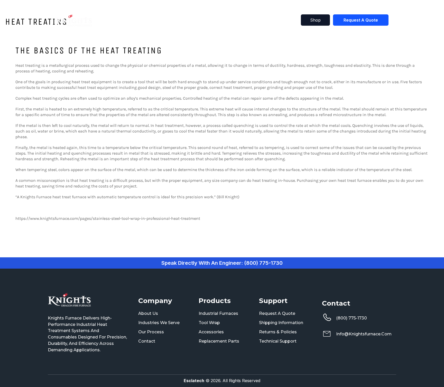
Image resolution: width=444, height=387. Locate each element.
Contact (275, 20)
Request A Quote (361, 20)
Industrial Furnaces (218, 313)
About (254, 20)
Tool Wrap (209, 322)
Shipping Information (281, 322)
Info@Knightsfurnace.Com (364, 334)
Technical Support (278, 341)
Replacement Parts (219, 341)
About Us (148, 313)
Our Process (151, 331)
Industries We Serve (159, 322)
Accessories (211, 331)
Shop (236, 20)
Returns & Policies (278, 331)
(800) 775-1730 (351, 318)
